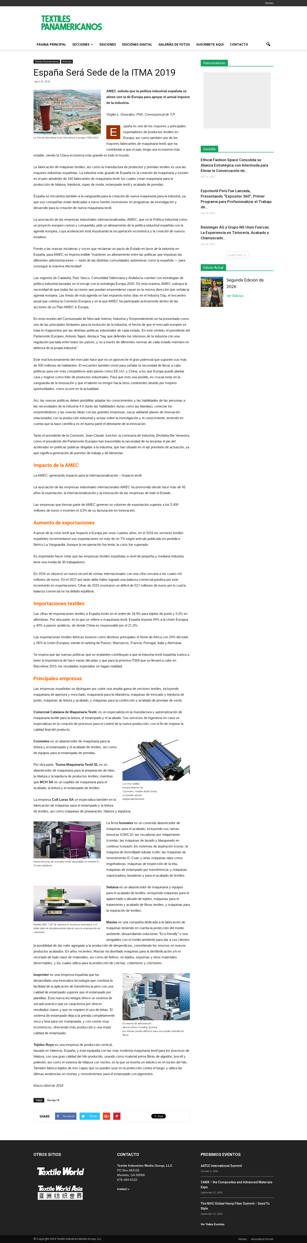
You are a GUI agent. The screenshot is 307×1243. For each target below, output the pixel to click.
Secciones (80, 44)
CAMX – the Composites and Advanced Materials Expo (236, 1184)
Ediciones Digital (137, 44)
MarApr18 (53, 1100)
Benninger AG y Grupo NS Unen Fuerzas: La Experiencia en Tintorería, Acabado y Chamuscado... (235, 232)
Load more (236, 255)
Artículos (66, 61)
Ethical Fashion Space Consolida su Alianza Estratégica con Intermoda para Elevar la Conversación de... (234, 165)
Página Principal (51, 44)
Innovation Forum (262, 1239)
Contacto (239, 44)
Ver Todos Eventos (213, 1224)
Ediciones (108, 44)
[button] (268, 44)
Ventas (269, 3)
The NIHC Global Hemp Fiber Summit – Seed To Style (235, 1206)
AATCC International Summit (221, 1166)
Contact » (123, 1189)
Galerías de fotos (174, 44)
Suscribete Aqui (210, 44)
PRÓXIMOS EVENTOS (221, 1154)
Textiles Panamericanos (47, 61)
